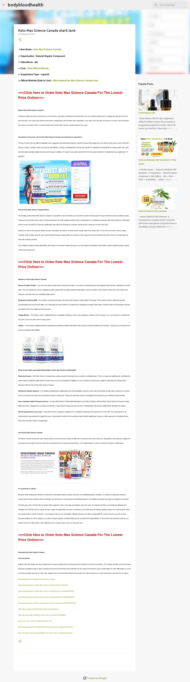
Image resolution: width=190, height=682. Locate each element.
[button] (20, 40)
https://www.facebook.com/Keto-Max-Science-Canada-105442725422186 (43, 585)
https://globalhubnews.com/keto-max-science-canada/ (36, 579)
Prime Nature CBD (147, 113)
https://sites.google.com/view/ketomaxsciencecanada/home (38, 609)
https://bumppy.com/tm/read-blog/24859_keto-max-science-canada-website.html (45, 633)
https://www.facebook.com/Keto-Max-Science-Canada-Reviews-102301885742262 (46, 591)
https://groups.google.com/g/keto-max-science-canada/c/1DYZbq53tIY (42, 615)
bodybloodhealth (25, 4)
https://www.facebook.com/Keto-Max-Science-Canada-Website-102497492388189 (46, 597)
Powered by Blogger (96, 678)
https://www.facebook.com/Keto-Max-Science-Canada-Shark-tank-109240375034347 (47, 603)
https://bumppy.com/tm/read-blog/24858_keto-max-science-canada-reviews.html (45, 627)
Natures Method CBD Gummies (153, 211)
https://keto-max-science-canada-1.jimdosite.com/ (35, 621)
